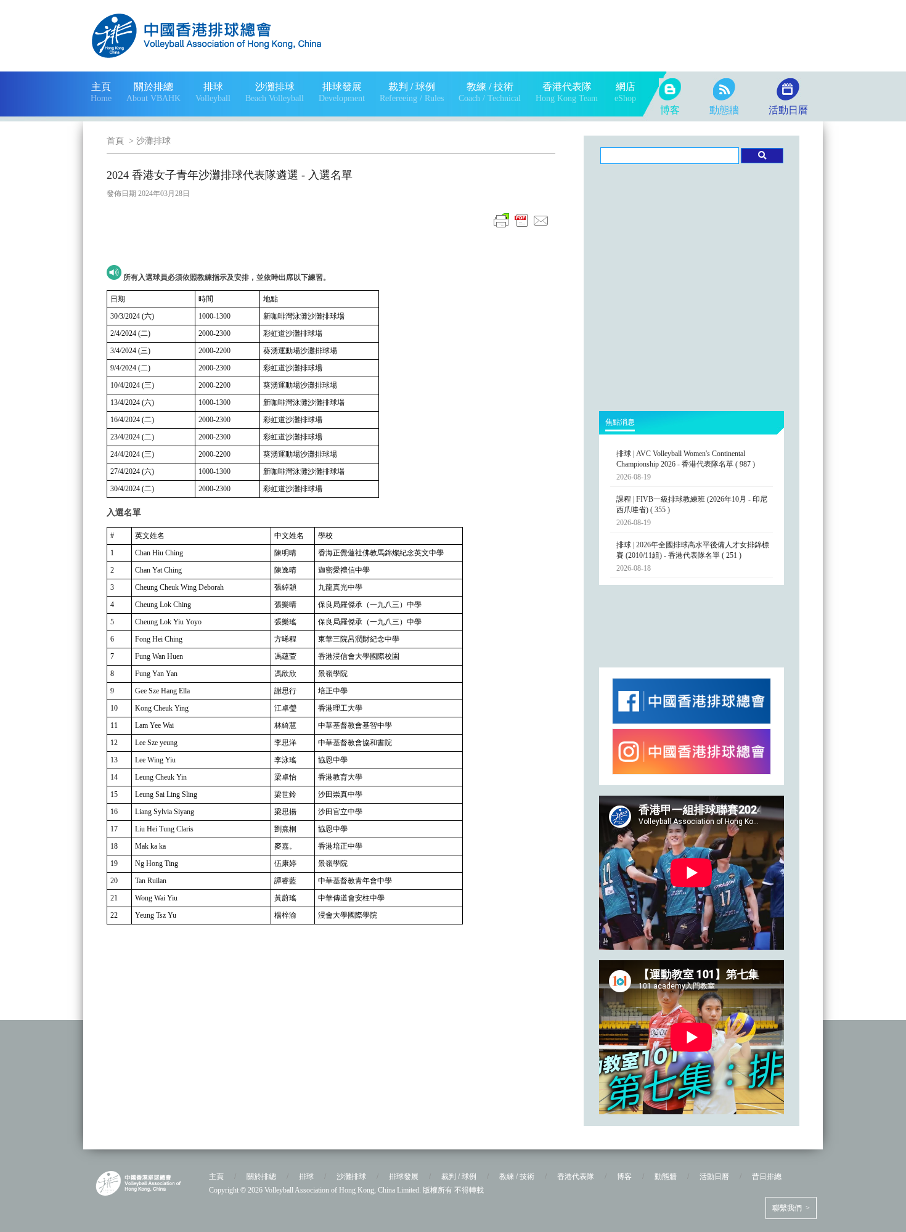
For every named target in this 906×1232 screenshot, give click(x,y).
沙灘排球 (153, 140)
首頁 (115, 140)
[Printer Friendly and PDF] (521, 227)
